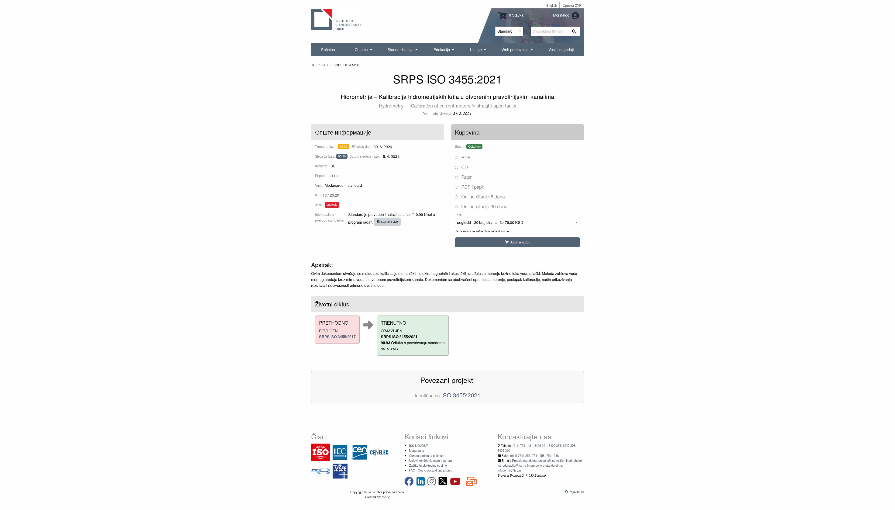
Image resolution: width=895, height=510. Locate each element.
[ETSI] (320, 470)
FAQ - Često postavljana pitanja (430, 470)
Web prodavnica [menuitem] (515, 49)
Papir (466, 176)
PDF (465, 157)
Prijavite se (576, 491)
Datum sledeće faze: (364, 156)
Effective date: (362, 146)
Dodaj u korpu (519, 241)
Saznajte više (389, 221)
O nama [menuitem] (361, 49)
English (551, 5)
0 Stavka (515, 15)
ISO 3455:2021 (461, 395)
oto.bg (386, 497)
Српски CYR (572, 5)
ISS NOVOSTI (419, 445)
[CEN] (359, 452)
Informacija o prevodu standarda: (329, 217)
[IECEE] (340, 470)
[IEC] (340, 452)
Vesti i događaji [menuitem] (561, 49)
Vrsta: (319, 185)
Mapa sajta (416, 450)
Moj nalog (561, 15)
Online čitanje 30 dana (483, 206)
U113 (333, 175)
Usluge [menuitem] (476, 49)
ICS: (318, 195)
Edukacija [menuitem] (442, 49)
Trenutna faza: (326, 146)
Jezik (458, 214)
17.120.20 (331, 195)
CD (464, 167)
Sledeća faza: (325, 156)
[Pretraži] (574, 31)
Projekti (324, 65)
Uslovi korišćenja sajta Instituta (430, 460)
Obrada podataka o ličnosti (427, 455)
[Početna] (312, 65)
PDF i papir (472, 186)
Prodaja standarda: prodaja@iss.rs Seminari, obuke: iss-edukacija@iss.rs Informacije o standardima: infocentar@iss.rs (540, 465)
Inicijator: (321, 165)
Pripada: (321, 175)
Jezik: (319, 204)
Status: (460, 146)
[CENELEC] (379, 452)
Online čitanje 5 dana (482, 196)
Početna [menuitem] (328, 49)
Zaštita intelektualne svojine (428, 465)
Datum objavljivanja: (437, 113)
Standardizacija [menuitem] (400, 49)
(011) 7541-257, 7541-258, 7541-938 (534, 455)
